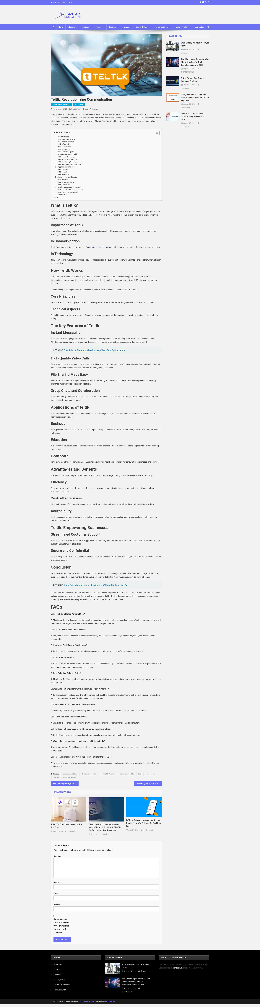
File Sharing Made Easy (70, 162)
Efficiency (65, 180)
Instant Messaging (68, 157)
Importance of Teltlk (68, 139)
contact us (177, 968)
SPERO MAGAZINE (86, 1001)
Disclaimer (58, 975)
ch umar (108, 834)
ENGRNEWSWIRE (187, 72)
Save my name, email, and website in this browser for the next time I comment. (61, 926)
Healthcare (65, 174)
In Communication (68, 142)
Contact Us (199, 27)
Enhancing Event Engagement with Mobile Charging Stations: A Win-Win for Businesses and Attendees (105, 827)
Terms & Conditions (62, 985)
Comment (58, 856)
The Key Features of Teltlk (67, 154)
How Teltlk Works (64, 147)
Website (56, 905)
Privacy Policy (59, 980)
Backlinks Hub (147, 830)
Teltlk (140, 774)
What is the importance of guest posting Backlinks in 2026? (192, 116)
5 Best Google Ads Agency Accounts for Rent (192, 79)
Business (112, 27)
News (60, 27)
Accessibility (66, 184)
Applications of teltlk (66, 167)
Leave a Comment (92, 109)
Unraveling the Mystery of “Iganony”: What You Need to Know (149, 783)
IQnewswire (185, 88)
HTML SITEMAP (60, 990)
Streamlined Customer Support (72, 190)
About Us (58, 965)
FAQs (56, 198)
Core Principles (67, 149)
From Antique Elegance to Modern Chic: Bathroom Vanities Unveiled (66, 783)
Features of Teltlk (89, 774)
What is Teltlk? (63, 137)
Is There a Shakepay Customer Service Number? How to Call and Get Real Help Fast (143, 823)
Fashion (126, 27)
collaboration (99, 247)
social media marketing (61, 104)
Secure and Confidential (70, 192)
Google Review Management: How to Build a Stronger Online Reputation (195, 97)
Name (56, 883)
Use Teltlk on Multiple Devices (64, 777)
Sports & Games (143, 27)
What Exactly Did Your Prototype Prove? (195, 44)
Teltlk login (150, 774)
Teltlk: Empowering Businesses (70, 187)
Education (72, 27)
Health (99, 27)
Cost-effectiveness (68, 182)
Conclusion (62, 195)
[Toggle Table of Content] (156, 133)
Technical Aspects (68, 152)
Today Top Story (182, 27)
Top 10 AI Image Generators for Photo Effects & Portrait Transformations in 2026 (195, 62)
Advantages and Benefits (67, 177)
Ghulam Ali (75, 109)
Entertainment (162, 27)
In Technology (66, 144)
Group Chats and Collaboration (72, 164)
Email (56, 894)
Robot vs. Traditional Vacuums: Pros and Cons (67, 825)
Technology (85, 27)
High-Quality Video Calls (70, 159)
